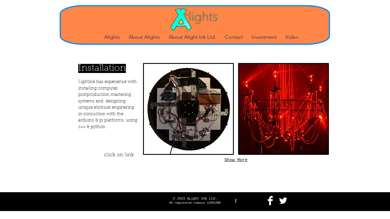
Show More (236, 160)
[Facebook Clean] (270, 200)
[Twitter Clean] (283, 200)
